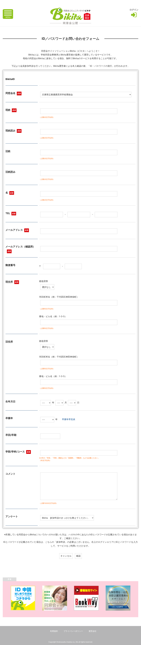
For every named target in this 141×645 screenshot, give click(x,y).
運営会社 (92, 631)
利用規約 (54, 631)
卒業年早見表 (68, 419)
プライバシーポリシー (73, 631)
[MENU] (8, 12)
